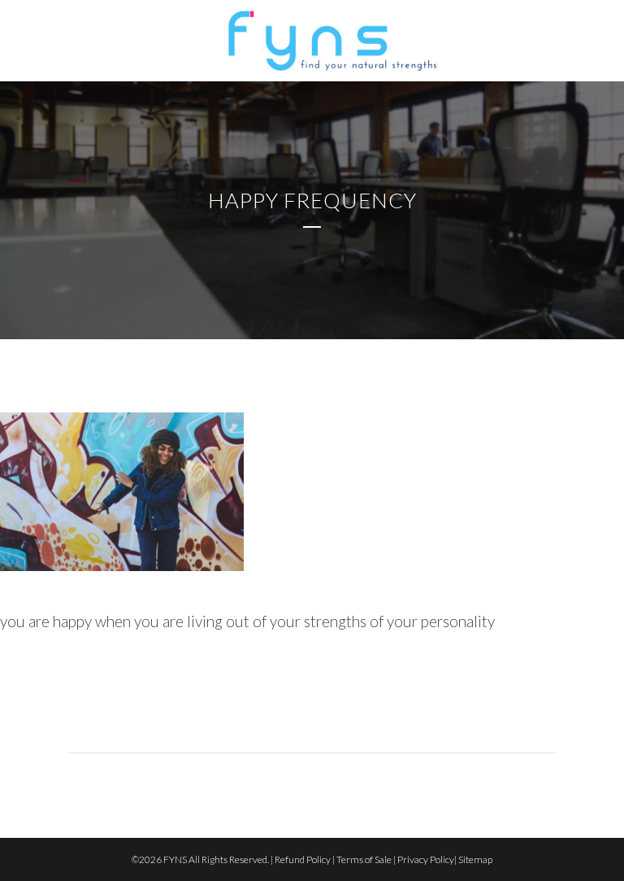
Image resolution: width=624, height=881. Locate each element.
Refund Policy (303, 859)
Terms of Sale (364, 859)
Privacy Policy (425, 859)
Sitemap (475, 859)
